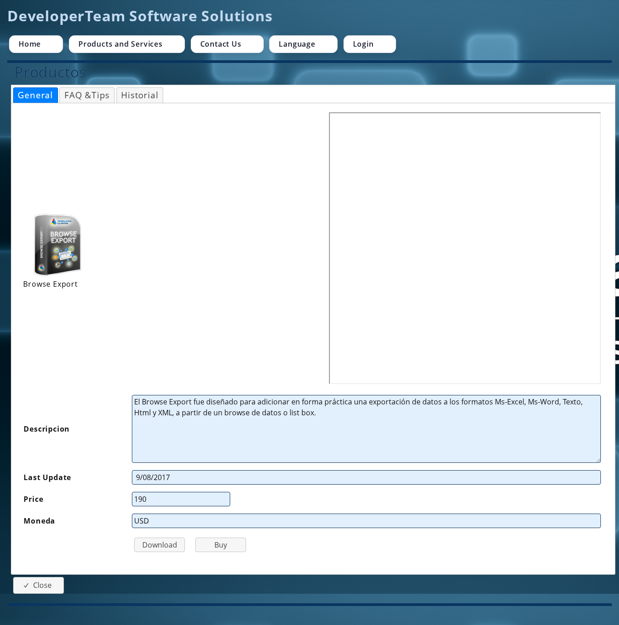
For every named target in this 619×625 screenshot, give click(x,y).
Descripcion (47, 429)
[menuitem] (36, 44)
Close (42, 585)
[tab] (35, 95)
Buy (220, 545)
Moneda (39, 521)
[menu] (308, 44)
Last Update (47, 477)
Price (33, 499)
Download (159, 545)
